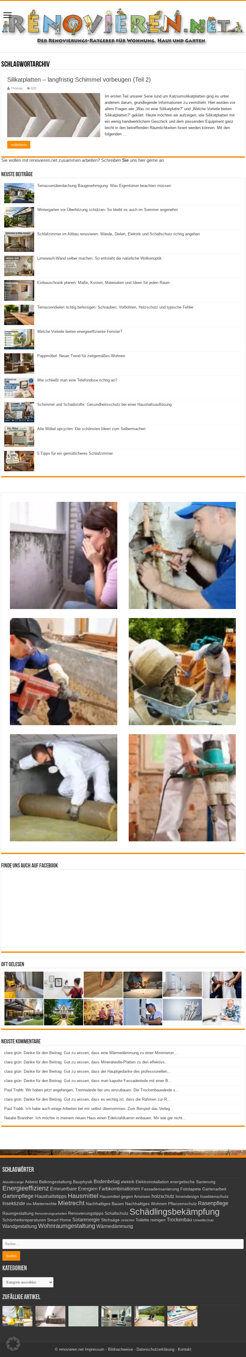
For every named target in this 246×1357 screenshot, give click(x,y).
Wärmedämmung (114, 1226)
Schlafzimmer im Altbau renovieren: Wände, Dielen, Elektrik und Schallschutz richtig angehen (118, 234)
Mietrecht (71, 1202)
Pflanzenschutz (182, 1204)
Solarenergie (86, 1219)
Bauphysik (82, 1182)
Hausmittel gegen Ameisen (125, 1196)
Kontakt (184, 1349)
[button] (13, 1344)
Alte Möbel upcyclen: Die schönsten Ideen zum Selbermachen (91, 429)
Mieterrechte (45, 1204)
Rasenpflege (213, 1203)
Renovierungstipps (86, 1213)
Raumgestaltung (18, 1213)
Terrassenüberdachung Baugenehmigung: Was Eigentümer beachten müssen (104, 185)
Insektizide (13, 1203)
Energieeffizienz (25, 1188)
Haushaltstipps (51, 1196)
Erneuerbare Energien (74, 1188)
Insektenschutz (214, 1196)
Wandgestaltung (19, 1226)
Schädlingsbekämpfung (175, 1212)
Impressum (94, 1349)
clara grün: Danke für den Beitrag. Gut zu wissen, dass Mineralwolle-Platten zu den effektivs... (86, 1062)
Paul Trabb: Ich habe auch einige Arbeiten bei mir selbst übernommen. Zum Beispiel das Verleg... (88, 1108)
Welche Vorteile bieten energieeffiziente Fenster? (79, 331)
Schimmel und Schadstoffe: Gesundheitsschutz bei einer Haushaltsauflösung (104, 404)
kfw (29, 1204)
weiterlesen (19, 145)
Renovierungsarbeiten (51, 1213)
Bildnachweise (120, 1349)
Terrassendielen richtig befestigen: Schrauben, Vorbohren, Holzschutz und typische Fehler (115, 307)
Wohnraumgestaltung (66, 1226)
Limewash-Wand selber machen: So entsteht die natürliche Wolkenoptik (99, 258)
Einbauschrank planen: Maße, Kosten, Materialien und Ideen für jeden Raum (103, 282)
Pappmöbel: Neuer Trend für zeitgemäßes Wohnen (81, 356)
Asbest (31, 1182)
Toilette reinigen (151, 1220)
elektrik (127, 1182)
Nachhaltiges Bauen (105, 1204)
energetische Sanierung (192, 1182)
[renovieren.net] (123, 25)
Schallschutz (116, 1213)
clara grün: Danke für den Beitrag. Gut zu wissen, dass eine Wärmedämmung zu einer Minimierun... (90, 1053)
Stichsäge (110, 1220)
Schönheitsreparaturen (24, 1220)
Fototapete (190, 1189)
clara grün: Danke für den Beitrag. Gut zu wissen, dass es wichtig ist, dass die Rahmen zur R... (87, 1099)
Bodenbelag (107, 1181)
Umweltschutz (203, 1220)
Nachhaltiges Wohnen (146, 1204)
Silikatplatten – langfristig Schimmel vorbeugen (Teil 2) (79, 79)
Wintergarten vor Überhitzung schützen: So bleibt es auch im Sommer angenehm (107, 209)
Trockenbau (179, 1219)
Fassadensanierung (160, 1189)
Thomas (17, 88)
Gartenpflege (18, 1196)
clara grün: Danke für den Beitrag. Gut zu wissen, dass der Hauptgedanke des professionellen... (87, 1071)
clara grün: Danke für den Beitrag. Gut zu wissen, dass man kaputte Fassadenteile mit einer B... (88, 1080)
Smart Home (59, 1220)
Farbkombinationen (119, 1188)
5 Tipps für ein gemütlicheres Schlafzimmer (75, 453)
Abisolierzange (13, 1182)
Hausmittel (83, 1195)
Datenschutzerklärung (155, 1349)
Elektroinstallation (152, 1182)
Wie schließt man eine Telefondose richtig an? (77, 380)
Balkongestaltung (55, 1182)
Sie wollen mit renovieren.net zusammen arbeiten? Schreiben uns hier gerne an (82, 160)
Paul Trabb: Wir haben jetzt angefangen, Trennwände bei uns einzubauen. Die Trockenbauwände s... (91, 1090)
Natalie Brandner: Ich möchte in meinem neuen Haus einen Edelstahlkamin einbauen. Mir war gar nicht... (95, 1118)
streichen (127, 1220)
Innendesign (187, 1196)
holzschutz (163, 1196)
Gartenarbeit (214, 1189)
